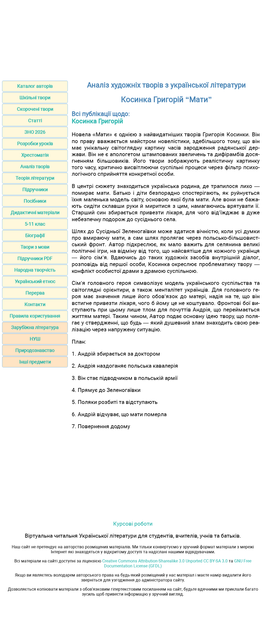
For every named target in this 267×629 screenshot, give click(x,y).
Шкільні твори (35, 97)
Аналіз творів (35, 166)
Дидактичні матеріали (35, 212)
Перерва (35, 293)
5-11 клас (35, 224)
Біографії (35, 235)
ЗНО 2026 (35, 132)
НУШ (35, 339)
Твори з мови (35, 247)
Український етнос (35, 281)
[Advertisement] (133, 38)
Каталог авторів (35, 86)
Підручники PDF (34, 258)
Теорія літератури (35, 178)
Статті (35, 120)
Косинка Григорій (97, 121)
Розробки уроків (35, 143)
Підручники (35, 189)
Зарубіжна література (35, 327)
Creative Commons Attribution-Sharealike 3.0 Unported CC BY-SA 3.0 (165, 561)
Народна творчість (35, 270)
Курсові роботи (133, 523)
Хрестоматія (35, 155)
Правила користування (35, 316)
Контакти (35, 304)
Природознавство (34, 350)
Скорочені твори (35, 109)
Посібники (35, 201)
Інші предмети (35, 362)
